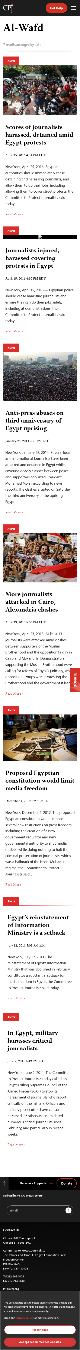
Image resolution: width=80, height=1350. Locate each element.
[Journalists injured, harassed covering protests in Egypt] (40, 237)
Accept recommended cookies (40, 1342)
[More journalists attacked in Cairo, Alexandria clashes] (40, 557)
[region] (40, 1320)
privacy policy (24, 1318)
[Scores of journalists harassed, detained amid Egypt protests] (40, 90)
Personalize (40, 1329)
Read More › (14, 214)
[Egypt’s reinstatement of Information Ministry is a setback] (40, 956)
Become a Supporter (34, 1183)
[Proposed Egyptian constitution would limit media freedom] (40, 737)
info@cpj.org (11, 1289)
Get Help (56, 8)
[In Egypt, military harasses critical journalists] (40, 1087)
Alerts (11, 61)
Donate (66, 1183)
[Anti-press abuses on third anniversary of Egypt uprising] (40, 376)
